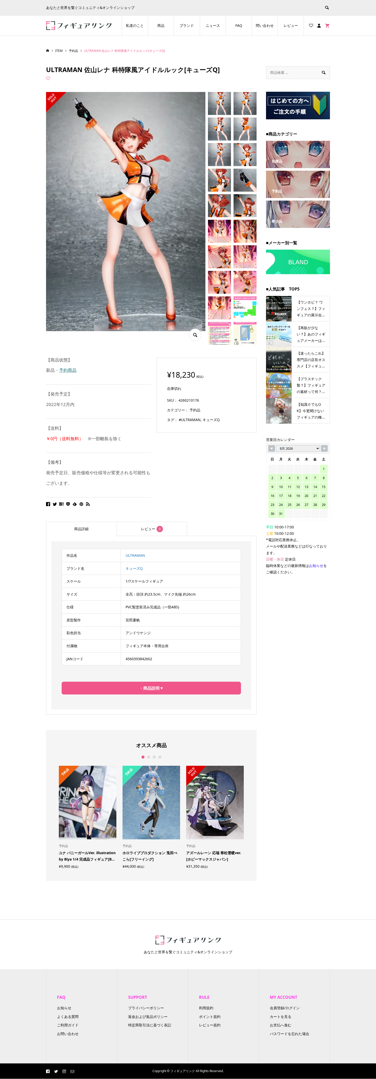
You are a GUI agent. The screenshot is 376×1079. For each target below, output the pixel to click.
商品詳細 (81, 528)
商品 (160, 25)
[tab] (81, 529)
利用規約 (206, 1007)
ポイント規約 (209, 1016)
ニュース (213, 25)
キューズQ (211, 419)
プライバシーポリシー (146, 1007)
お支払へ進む (280, 1025)
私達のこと (135, 25)
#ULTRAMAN (190, 419)
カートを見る (280, 1016)
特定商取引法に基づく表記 (149, 1025)
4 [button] (160, 757)
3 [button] (154, 757)
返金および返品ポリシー (148, 1016)
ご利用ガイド (68, 1025)
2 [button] (148, 757)
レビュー (291, 25)
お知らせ (64, 1007)
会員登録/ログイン (285, 1007)
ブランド (187, 25)
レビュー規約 (209, 1025)
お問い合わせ (68, 1033)
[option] (87, 817)
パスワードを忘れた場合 (289, 1033)
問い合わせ (265, 25)
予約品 (195, 410)
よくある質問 (68, 1016)
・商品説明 (149, 688)
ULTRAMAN (135, 555)
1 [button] (143, 757)
